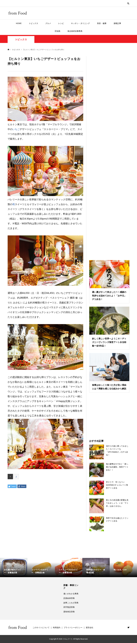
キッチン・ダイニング (80, 23)
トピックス (33, 23)
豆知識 (57, 31)
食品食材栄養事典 (74, 31)
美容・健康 (101, 23)
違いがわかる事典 (70, 593)
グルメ (48, 23)
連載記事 (117, 23)
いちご (16, 129)
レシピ (61, 23)
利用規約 (56, 627)
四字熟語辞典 (69, 607)
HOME (19, 23)
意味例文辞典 (69, 611)
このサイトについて (41, 627)
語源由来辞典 (69, 598)
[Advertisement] (109, 154)
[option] (13, 567)
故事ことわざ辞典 (70, 602)
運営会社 (89, 627)
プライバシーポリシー (73, 627)
